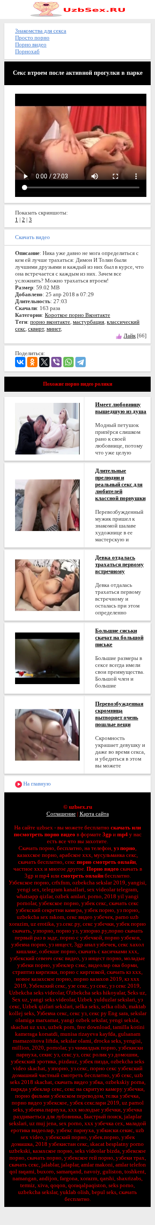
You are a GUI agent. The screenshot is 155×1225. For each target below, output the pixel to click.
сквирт (36, 328)
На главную (36, 783)
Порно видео (30, 44)
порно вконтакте (50, 322)
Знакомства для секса (40, 31)
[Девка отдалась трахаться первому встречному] (47, 584)
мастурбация (88, 322)
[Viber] (56, 362)
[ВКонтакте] (20, 362)
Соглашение (61, 814)
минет (53, 328)
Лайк (130, 335)
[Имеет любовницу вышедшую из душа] (47, 428)
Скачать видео (32, 237)
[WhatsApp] (68, 362)
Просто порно (32, 37)
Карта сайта (94, 814)
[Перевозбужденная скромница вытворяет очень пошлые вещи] (47, 734)
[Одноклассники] (32, 362)
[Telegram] (80, 362)
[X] (44, 362)
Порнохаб (27, 51)
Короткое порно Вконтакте (77, 315)
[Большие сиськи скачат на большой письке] (47, 657)
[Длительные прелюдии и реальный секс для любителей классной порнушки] (47, 504)
